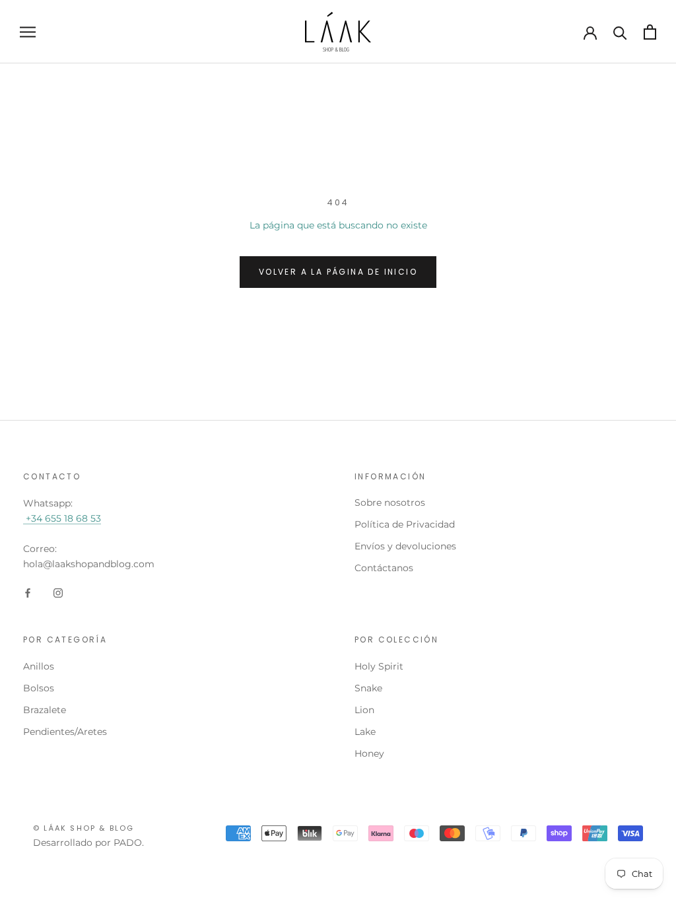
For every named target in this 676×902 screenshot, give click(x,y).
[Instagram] (58, 592)
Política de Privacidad (405, 524)
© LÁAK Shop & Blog (84, 828)
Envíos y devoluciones (405, 546)
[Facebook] (27, 592)
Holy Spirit (379, 666)
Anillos (38, 666)
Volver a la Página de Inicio (338, 271)
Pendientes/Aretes (65, 732)
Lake (365, 732)
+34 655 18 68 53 (62, 518)
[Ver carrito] (650, 32)
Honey (369, 753)
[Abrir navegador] (28, 32)
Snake (368, 688)
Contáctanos (384, 568)
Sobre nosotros (390, 502)
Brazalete (44, 710)
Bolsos (38, 688)
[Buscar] (620, 32)
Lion (364, 710)
